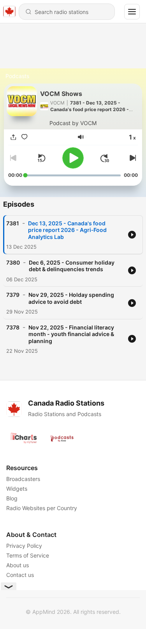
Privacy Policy (24, 545)
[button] (81, 137)
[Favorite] (24, 137)
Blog (12, 498)
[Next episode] (131, 158)
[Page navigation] (132, 11)
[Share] (13, 137)
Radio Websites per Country (41, 508)
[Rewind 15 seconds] (41, 158)
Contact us (20, 575)
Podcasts (17, 76)
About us (17, 565)
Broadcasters (23, 479)
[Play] (73, 158)
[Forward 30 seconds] (105, 158)
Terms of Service (27, 555)
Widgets (16, 488)
